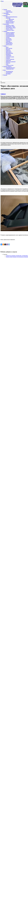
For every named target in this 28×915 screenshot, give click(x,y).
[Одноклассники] (3, 244)
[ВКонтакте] (1, 244)
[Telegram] (9, 244)
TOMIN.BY (3, 94)
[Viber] (7, 244)
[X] (5, 244)
